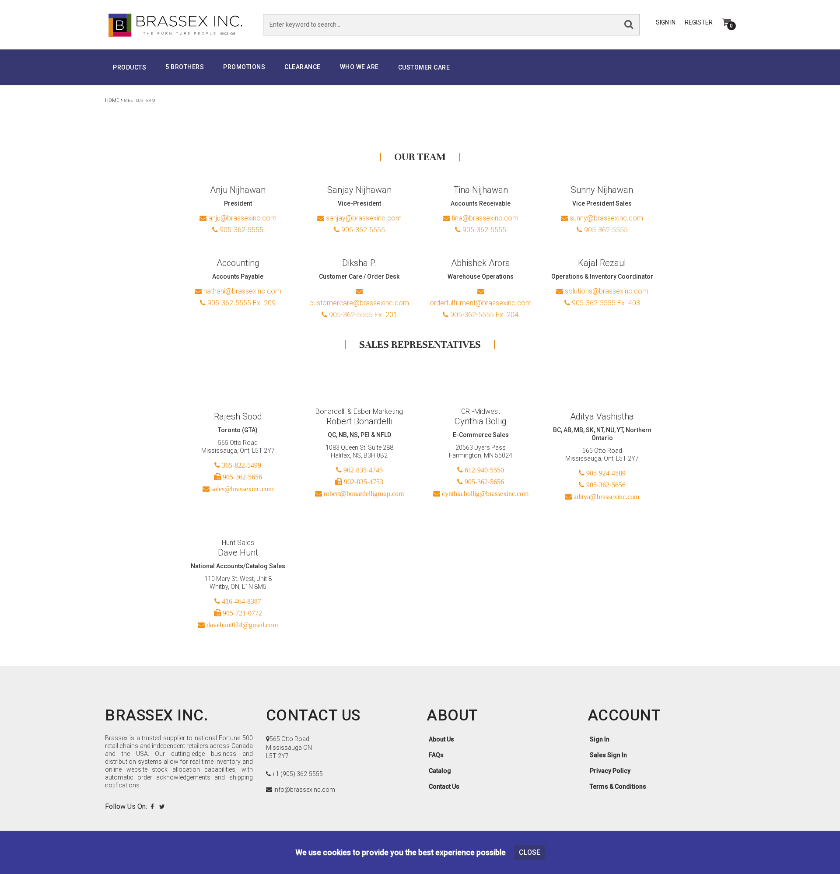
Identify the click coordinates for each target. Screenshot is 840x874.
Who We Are (359, 66)
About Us (441, 739)
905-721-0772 (241, 612)
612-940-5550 (483, 469)
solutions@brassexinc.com (605, 291)
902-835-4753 (362, 481)
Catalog (440, 770)
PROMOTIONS (244, 66)
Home (112, 100)
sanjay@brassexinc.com (363, 218)
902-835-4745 (362, 469)
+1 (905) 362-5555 (297, 773)
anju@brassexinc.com (241, 218)
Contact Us (444, 786)
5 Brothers (184, 66)
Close (529, 852)
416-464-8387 (240, 601)
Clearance (302, 66)
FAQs (436, 755)
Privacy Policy (610, 770)
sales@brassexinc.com (241, 488)
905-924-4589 (605, 472)
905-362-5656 (241, 476)
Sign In (666, 22)
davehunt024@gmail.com (241, 624)
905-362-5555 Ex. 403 (605, 303)
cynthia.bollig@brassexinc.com (484, 493)
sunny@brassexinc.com (605, 218)
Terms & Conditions (618, 786)
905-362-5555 (240, 230)
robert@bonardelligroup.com (363, 493)
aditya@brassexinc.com (605, 496)
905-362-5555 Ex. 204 (483, 315)
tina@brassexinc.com (484, 218)
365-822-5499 (240, 464)
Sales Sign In (608, 755)
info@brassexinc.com (304, 789)
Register (699, 22)
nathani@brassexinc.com (241, 291)
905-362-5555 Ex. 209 (241, 303)
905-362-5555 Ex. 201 (362, 315)
